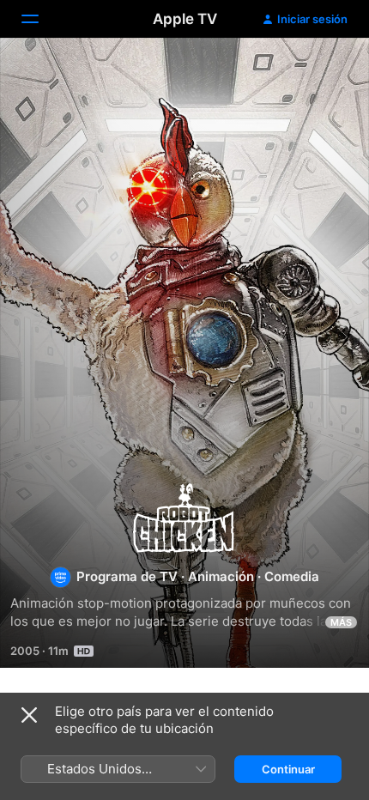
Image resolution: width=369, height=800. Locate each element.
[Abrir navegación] (40, 19)
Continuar (288, 769)
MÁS (341, 622)
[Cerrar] (29, 715)
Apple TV (185, 18)
